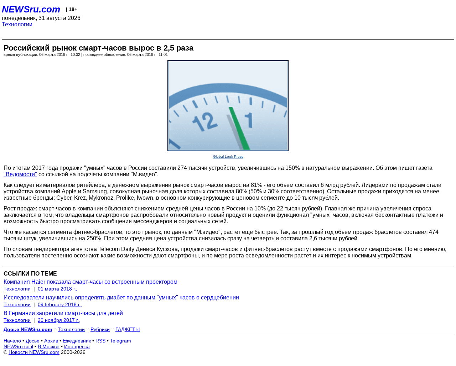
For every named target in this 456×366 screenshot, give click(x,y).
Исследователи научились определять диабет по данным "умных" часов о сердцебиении (121, 297)
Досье (33, 341)
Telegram (120, 341)
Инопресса (77, 346)
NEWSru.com (31, 9)
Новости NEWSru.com (34, 352)
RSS (100, 341)
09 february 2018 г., (60, 304)
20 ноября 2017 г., (59, 320)
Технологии (17, 24)
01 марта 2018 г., (57, 289)
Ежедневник (77, 341)
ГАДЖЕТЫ (127, 329)
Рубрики (100, 329)
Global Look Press (228, 156)
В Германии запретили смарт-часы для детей (63, 313)
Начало (12, 341)
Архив (51, 341)
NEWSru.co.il (18, 346)
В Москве (48, 346)
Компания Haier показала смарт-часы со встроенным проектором (90, 282)
